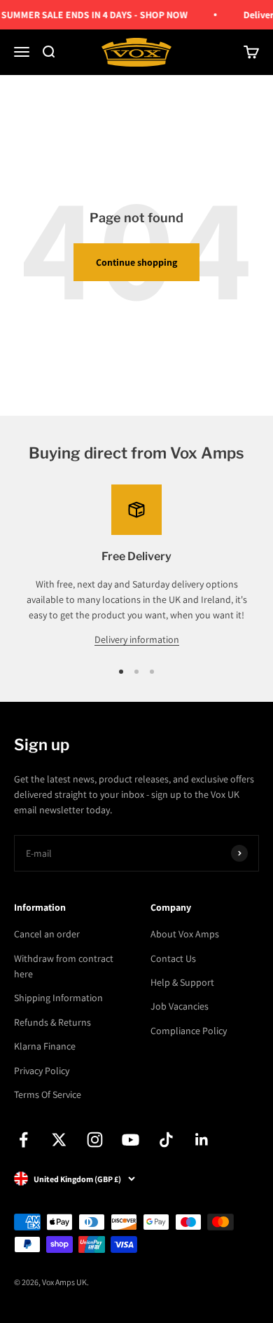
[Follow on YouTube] (130, 1139)
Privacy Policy (41, 1070)
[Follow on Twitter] (59, 1139)
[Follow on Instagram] (94, 1139)
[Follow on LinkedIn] (201, 1139)
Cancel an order (47, 934)
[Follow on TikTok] (166, 1139)
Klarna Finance (45, 1046)
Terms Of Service (47, 1094)
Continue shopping (136, 262)
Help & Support (182, 982)
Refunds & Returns (52, 1022)
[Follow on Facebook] (23, 1139)
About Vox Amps (184, 934)
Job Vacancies (179, 1006)
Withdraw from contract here (63, 966)
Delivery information (136, 639)
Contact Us (173, 958)
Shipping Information (58, 997)
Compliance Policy (188, 1030)
